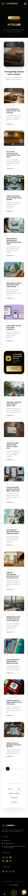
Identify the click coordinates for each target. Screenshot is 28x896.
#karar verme (14, 797)
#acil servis (14, 802)
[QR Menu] (10, 861)
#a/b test (10, 789)
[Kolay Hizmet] (3, 861)
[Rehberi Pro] (6, 861)
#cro (19, 789)
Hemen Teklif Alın (14, 368)
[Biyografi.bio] (10, 857)
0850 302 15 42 (7, 840)
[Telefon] (4, 894)
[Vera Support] (3, 857)
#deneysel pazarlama (14, 793)
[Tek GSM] (6, 857)
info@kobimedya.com (9, 843)
